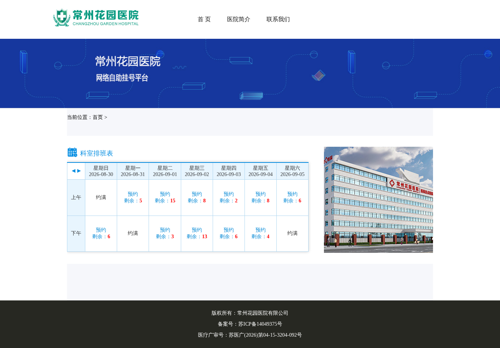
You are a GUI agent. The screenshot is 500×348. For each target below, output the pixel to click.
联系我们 (278, 19)
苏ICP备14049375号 (260, 324)
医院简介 (238, 19)
